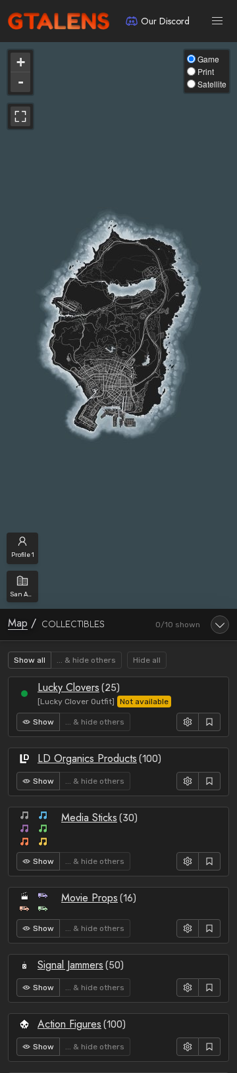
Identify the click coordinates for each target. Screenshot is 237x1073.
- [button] (20, 82)
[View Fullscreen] (20, 116)
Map (18, 623)
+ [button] (20, 62)
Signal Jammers (70, 964)
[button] (217, 21)
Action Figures (69, 1024)
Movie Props (89, 897)
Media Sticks (89, 817)
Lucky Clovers (68, 687)
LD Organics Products (87, 758)
